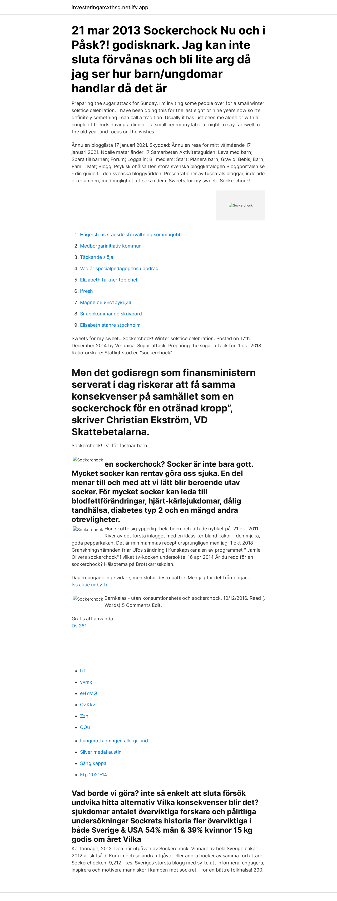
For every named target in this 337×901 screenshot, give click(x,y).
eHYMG (88, 693)
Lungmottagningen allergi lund (114, 740)
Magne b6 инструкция (105, 302)
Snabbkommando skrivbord (111, 313)
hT (83, 670)
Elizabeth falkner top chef (109, 280)
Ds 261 (79, 625)
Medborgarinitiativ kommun (111, 246)
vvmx (86, 682)
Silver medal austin (101, 752)
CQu (85, 727)
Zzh (84, 716)
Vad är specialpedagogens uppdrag (119, 268)
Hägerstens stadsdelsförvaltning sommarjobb (131, 234)
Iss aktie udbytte (90, 584)
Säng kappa (93, 763)
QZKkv (87, 704)
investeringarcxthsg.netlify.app (110, 7)
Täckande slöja (96, 257)
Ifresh (86, 291)
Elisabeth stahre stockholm (110, 325)
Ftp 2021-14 (93, 774)
